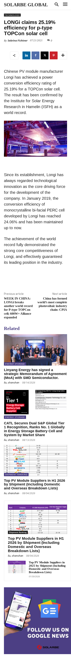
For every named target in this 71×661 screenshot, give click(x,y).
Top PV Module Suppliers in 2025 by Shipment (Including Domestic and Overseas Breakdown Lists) (47, 567)
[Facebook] (35, 55)
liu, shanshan (11, 382)
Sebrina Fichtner (17, 40)
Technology (12, 15)
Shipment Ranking (16, 474)
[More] (63, 55)
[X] (45, 55)
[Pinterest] (54, 55)
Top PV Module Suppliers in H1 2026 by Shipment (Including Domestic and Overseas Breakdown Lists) (34, 484)
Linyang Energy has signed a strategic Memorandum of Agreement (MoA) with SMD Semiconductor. (35, 374)
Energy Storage (15, 363)
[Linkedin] (26, 55)
